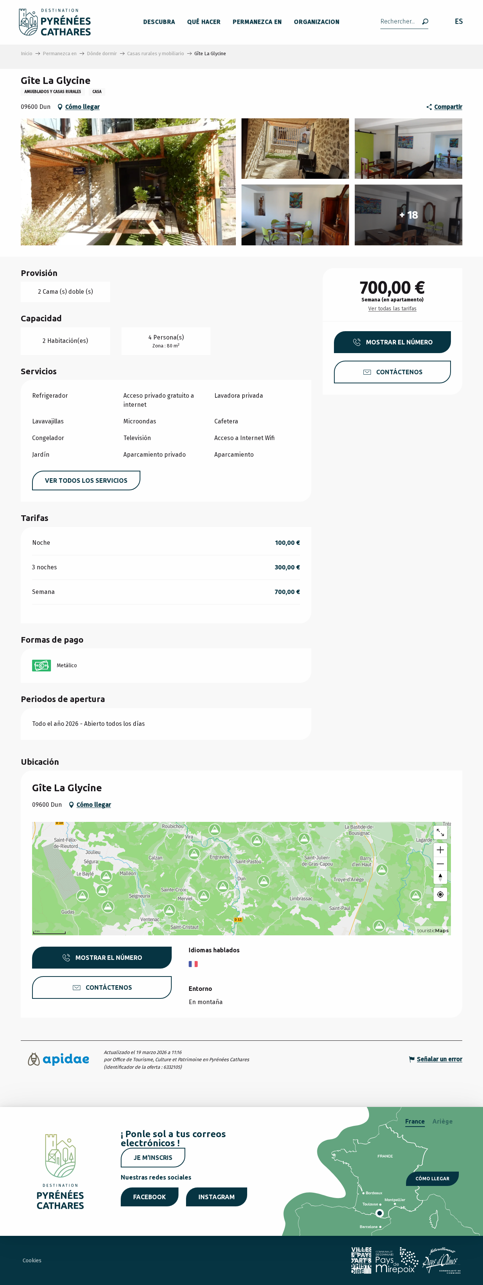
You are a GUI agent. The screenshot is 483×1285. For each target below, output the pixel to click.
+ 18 (408, 215)
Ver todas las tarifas (392, 308)
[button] (404, 22)
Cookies (32, 1260)
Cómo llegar (432, 1178)
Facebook (149, 1197)
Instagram (216, 1197)
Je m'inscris (153, 1157)
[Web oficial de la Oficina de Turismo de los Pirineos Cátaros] (55, 22)
